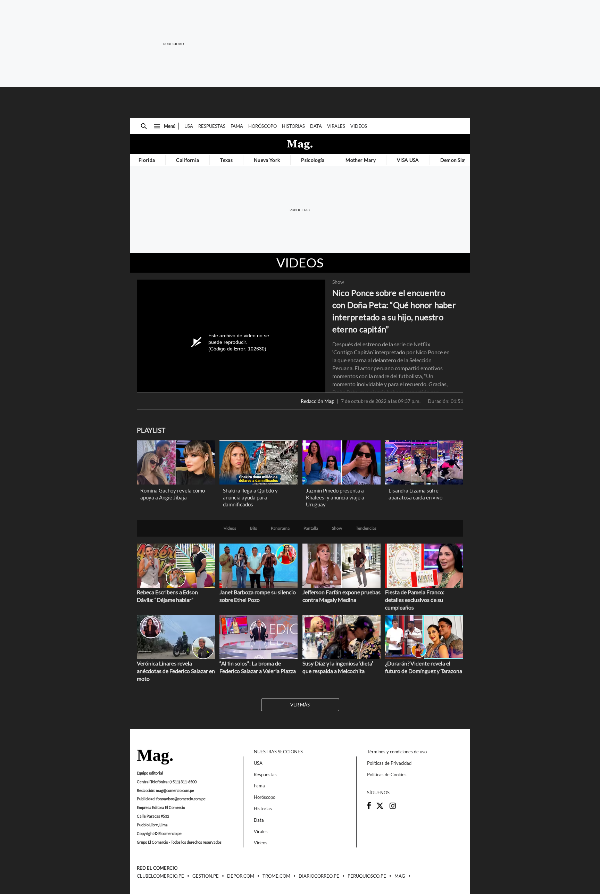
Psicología (312, 160)
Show (338, 282)
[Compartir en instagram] (393, 808)
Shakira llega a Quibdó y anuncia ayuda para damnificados (250, 497)
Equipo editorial (150, 773)
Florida (147, 160)
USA (188, 126)
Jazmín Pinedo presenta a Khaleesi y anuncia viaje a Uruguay (335, 497)
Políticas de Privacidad (389, 763)
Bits (253, 528)
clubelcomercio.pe (160, 876)
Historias (293, 126)
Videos (358, 126)
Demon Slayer (456, 160)
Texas (226, 160)
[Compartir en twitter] (380, 808)
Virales (336, 126)
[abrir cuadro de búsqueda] (144, 126)
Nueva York (267, 160)
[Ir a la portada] (155, 757)
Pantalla (310, 528)
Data (316, 126)
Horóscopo (262, 126)
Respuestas (211, 126)
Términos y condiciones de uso (397, 751)
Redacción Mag (317, 401)
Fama (237, 126)
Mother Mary (360, 160)
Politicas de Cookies (387, 774)
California (187, 160)
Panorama (280, 528)
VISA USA (408, 160)
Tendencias (366, 528)
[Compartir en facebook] (369, 807)
